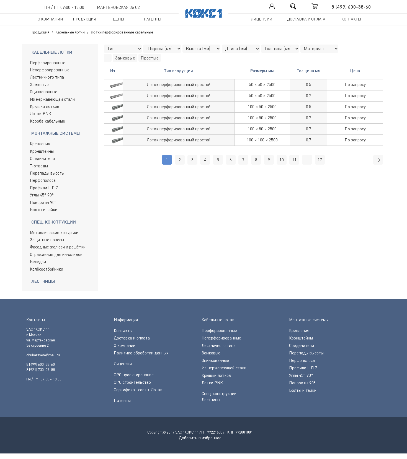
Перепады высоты (47, 172)
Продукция (84, 19)
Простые (150, 58)
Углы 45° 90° (42, 194)
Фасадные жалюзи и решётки (58, 246)
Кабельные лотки (218, 319)
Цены (118, 19)
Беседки (38, 261)
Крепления (40, 143)
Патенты (152, 19)
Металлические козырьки (54, 232)
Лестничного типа (47, 76)
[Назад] (108, 58)
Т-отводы (39, 165)
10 (281, 159)
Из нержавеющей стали (52, 99)
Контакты (351, 19)
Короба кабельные (47, 120)
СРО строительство (132, 382)
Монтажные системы (308, 319)
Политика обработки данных (141, 352)
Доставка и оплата (306, 19)
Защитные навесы (47, 239)
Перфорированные (47, 62)
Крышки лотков (44, 106)
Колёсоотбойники (46, 268)
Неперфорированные (49, 69)
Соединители (42, 158)
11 (294, 159)
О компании (50, 19)
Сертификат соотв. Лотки (138, 389)
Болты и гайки (43, 209)
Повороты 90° (43, 202)
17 (320, 159)
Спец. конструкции (219, 393)
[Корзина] (320, 6)
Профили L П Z (44, 187)
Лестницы (211, 399)
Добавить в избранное (200, 437)
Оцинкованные (43, 91)
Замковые (39, 84)
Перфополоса (43, 180)
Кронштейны (42, 151)
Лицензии (261, 19)
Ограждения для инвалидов (56, 254)
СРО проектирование (134, 374)
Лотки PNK (40, 113)
